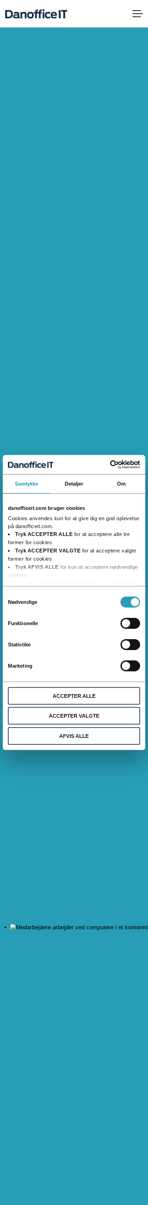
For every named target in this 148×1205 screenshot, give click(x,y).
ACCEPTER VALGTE (74, 716)
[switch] (130, 623)
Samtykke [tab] (27, 483)
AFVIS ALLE (74, 736)
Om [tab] (121, 483)
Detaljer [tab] (74, 483)
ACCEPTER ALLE (74, 696)
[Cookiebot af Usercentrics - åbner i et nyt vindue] (110, 464)
